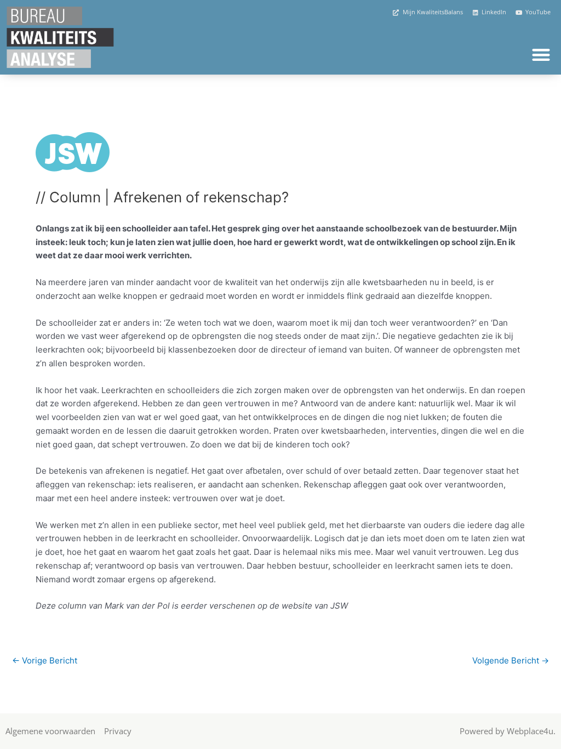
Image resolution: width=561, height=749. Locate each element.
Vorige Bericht (44, 660)
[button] (541, 54)
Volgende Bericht (510, 660)
